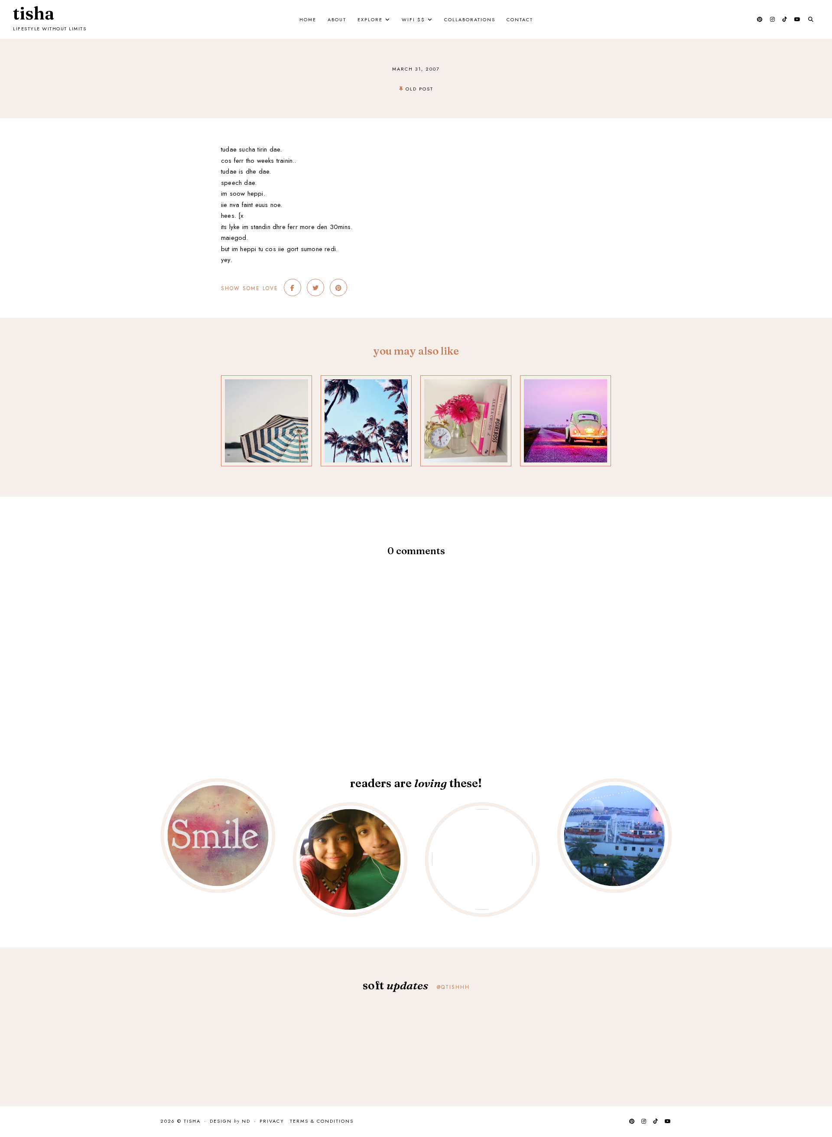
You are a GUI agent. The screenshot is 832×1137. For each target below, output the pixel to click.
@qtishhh (453, 987)
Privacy (272, 1121)
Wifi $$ (413, 19)
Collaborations (469, 19)
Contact (520, 19)
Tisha (33, 13)
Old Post (419, 88)
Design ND (230, 1121)
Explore (370, 19)
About (337, 19)
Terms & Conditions (322, 1121)
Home (307, 19)
